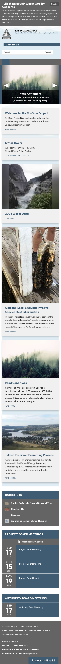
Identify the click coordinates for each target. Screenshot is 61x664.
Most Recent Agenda (32, 541)
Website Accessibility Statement (20, 649)
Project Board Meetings (24, 534)
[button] (6, 84)
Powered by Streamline (15, 653)
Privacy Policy (10, 641)
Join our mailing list (43, 660)
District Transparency (15, 645)
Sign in (33, 653)
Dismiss (54, 4)
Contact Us (12, 44)
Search (48, 52)
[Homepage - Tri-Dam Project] (30, 34)
